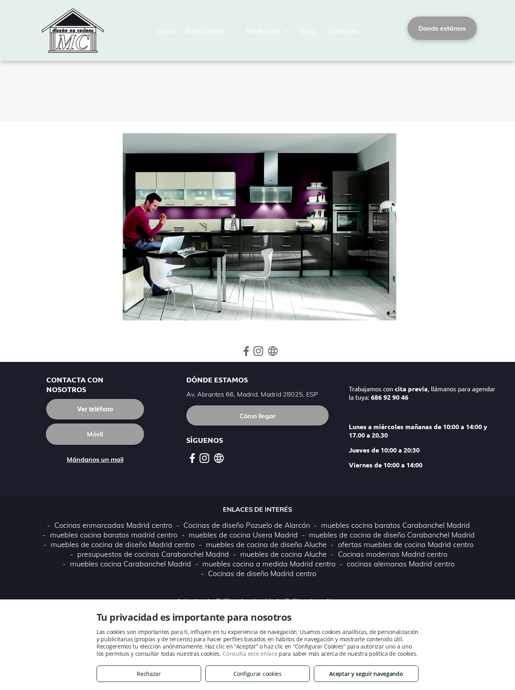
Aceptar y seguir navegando (366, 674)
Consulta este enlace (249, 653)
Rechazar (149, 674)
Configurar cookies (257, 674)
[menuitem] (165, 31)
